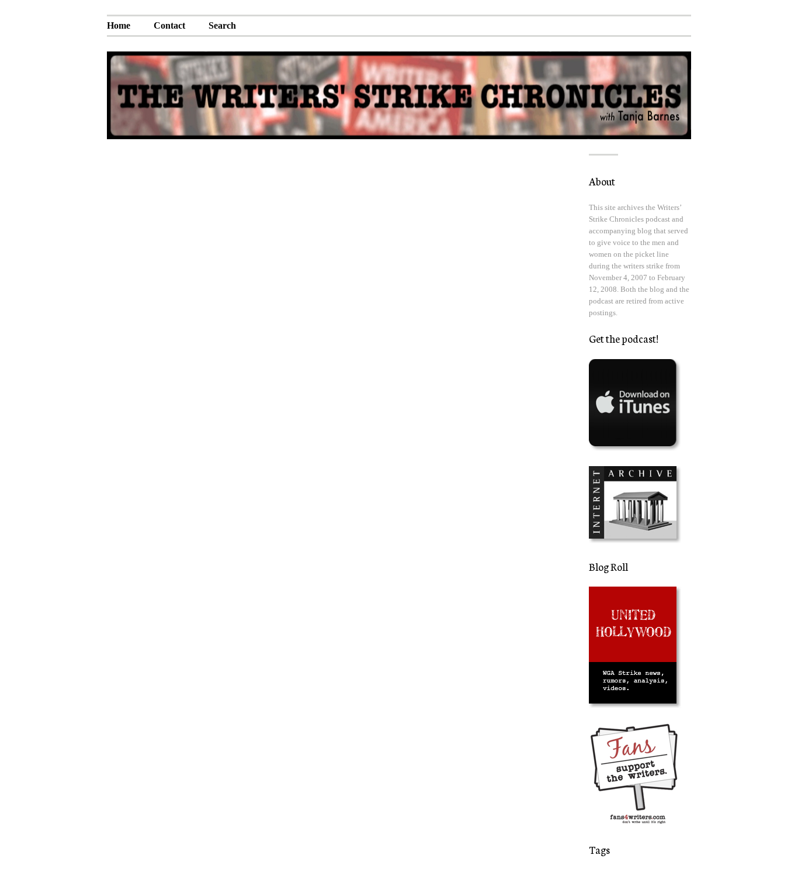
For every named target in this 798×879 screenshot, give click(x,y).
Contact (169, 25)
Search (222, 25)
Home (118, 25)
